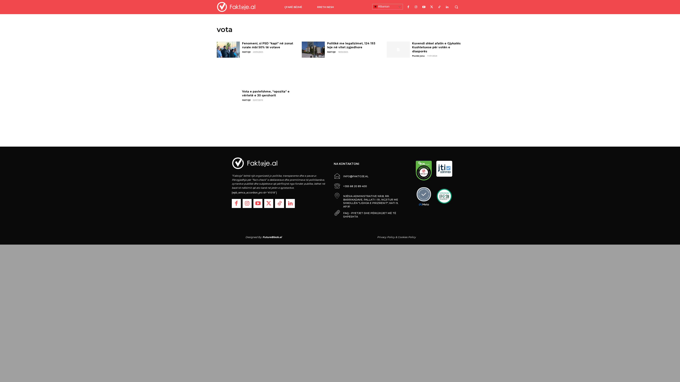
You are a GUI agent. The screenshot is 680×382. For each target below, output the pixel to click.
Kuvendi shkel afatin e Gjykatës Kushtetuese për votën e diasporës (436, 47)
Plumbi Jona (418, 55)
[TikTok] (439, 7)
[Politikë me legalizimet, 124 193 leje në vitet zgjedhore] (313, 50)
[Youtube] (424, 7)
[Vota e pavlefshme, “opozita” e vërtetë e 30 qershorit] (228, 98)
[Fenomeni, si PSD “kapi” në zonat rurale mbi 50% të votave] (228, 50)
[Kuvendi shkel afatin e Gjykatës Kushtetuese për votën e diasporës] (398, 50)
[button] (456, 6)
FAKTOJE (246, 52)
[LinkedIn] (447, 7)
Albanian (383, 6)
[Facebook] (408, 7)
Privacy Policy (386, 237)
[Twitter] (432, 7)
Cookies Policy (407, 237)
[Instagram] (416, 7)
